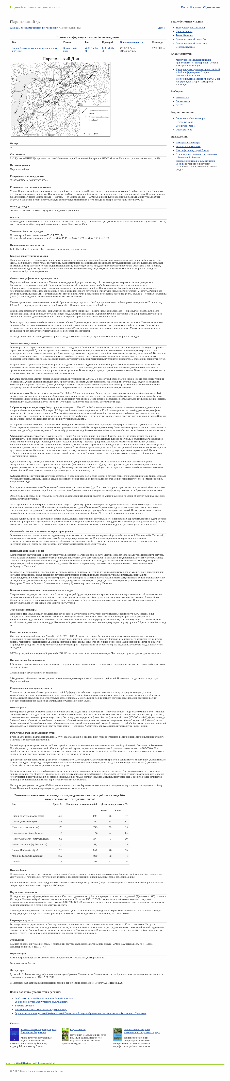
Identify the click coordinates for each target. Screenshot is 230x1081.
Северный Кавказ (185, 47)
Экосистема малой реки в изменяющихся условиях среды (142, 1031)
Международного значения (190, 27)
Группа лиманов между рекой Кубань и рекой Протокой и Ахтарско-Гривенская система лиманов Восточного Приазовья (80, 1013)
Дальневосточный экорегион (191, 43)
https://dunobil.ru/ (46, 1063)
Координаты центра (131, 42)
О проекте (195, 7)
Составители (183, 101)
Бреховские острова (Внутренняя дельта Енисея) (41, 1001)
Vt (86, 48)
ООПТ (179, 105)
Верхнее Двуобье (24, 1005)
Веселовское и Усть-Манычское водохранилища (41, 1009)
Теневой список (184, 35)
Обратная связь (211, 7)
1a (103, 48)
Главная (14, 27)
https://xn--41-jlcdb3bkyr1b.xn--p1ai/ (21, 1063)
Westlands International (188, 146)
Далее (161, 27)
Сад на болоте (78, 1029)
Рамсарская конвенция (188, 142)
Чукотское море (184, 122)
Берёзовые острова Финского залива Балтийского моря (45, 998)
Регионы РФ (182, 97)
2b (109, 48)
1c (106, 48)
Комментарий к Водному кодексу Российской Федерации (39, 1031)
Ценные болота (184, 31)
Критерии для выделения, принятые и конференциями (198, 71)
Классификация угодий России (192, 150)
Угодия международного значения (39, 27)
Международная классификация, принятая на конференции (193, 61)
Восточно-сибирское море (190, 118)
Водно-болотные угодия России (35, 7)
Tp (96, 48)
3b (103, 51)
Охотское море (184, 129)
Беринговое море (185, 125)
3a (112, 48)
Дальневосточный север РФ (191, 39)
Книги (184, 7)
